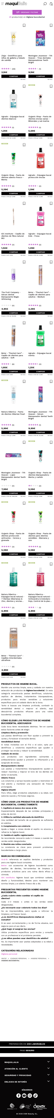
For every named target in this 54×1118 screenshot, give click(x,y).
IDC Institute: (8, 877)
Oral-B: (4, 859)
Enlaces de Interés (16, 1082)
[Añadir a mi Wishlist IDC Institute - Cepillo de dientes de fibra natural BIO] (13, 203)
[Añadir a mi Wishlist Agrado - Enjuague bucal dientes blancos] (13, 86)
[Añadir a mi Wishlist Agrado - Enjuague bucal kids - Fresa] (40, 203)
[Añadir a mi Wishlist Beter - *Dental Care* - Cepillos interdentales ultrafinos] (13, 625)
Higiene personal (9, 954)
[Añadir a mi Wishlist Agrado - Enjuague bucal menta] (40, 323)
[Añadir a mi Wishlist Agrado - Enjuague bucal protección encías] (40, 145)
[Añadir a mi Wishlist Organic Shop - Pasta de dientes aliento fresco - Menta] (13, 145)
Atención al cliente (16, 1069)
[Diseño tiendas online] (40, 1106)
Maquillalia (12, 1062)
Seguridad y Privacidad (18, 1075)
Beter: (4, 865)
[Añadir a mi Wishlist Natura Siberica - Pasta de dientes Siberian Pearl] (13, 381)
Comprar (13, 76)
